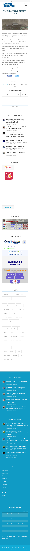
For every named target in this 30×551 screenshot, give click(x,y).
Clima (18, 301)
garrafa (5, 321)
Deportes (4, 478)
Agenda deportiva (19, 294)
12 (11, 521)
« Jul (8, 530)
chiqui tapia (11, 301)
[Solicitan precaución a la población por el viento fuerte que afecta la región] (15, 24)
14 (18, 521)
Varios (4, 490)
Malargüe (5, 336)
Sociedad (4, 495)
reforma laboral (7, 347)
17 (4, 523)
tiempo (5, 351)
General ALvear (7, 324)
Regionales (5, 470)
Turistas (18, 351)
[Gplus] (24, 549)
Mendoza (22, 336)
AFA (12, 294)
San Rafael (21, 347)
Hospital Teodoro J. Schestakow (10, 328)
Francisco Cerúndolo (8, 317)
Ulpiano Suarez (7, 355)
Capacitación (22, 298)
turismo (11, 351)
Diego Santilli (6, 309)
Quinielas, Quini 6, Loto (15, 283)
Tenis (4, 487)
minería (5, 340)
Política (4, 498)
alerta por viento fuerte (16, 84)
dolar (13, 309)
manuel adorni (14, 336)
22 (22, 523)
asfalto (15, 298)
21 (18, 523)
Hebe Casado (16, 324)
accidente (6, 294)
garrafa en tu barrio (14, 321)
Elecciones (6, 313)
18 (7, 523)
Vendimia (15, 355)
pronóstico (20, 343)
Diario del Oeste (11, 547)
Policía (13, 343)
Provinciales (5, 473)
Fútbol (4, 481)
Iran (20, 328)
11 (7, 521)
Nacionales (5, 476)
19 (11, 523)
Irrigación (5, 332)
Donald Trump (21, 309)
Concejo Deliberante (8, 305)
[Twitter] (13, 549)
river (15, 347)
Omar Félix (6, 343)
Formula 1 (14, 313)
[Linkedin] (11, 549)
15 (22, 521)
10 (4, 521)
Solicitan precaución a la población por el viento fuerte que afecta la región (15, 11)
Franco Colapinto (19, 317)
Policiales (4, 492)
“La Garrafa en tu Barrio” (8, 359)
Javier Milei (13, 332)
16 (25, 521)
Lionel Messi (21, 332)
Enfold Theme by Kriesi (19, 547)
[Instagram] (18, 549)
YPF (21, 355)
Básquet (5, 484)
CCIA (5, 301)
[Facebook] (9, 549)
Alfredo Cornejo (7, 298)
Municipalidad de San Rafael (15, 340)
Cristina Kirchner (19, 305)
